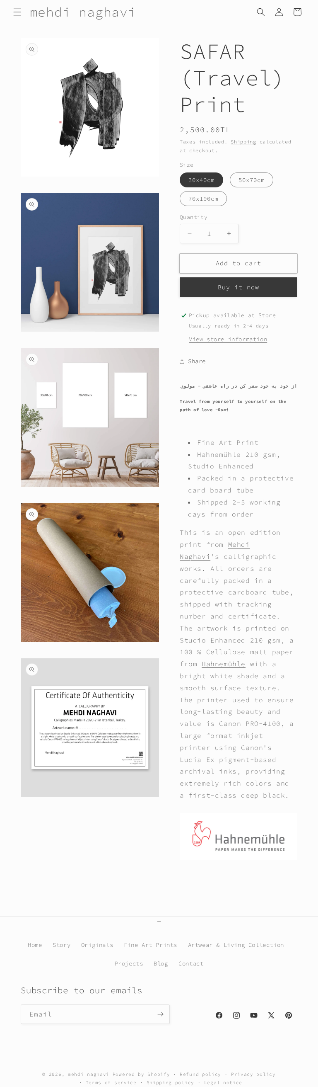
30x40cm (201, 180)
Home (35, 945)
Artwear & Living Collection (236, 945)
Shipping (243, 141)
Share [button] (197, 361)
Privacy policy (253, 1074)
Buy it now (238, 287)
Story (61, 945)
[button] (17, 12)
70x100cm (203, 198)
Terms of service (111, 1082)
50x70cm (251, 180)
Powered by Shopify (141, 1074)
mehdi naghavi (88, 1074)
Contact (190, 963)
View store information (228, 339)
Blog (161, 963)
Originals (97, 945)
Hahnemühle (224, 664)
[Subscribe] (160, 1014)
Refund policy (200, 1074)
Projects (129, 963)
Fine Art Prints (150, 945)
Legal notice (223, 1082)
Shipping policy (171, 1082)
